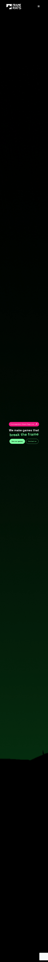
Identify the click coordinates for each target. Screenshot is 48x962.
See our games (17, 441)
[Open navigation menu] (39, 6)
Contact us (32, 441)
